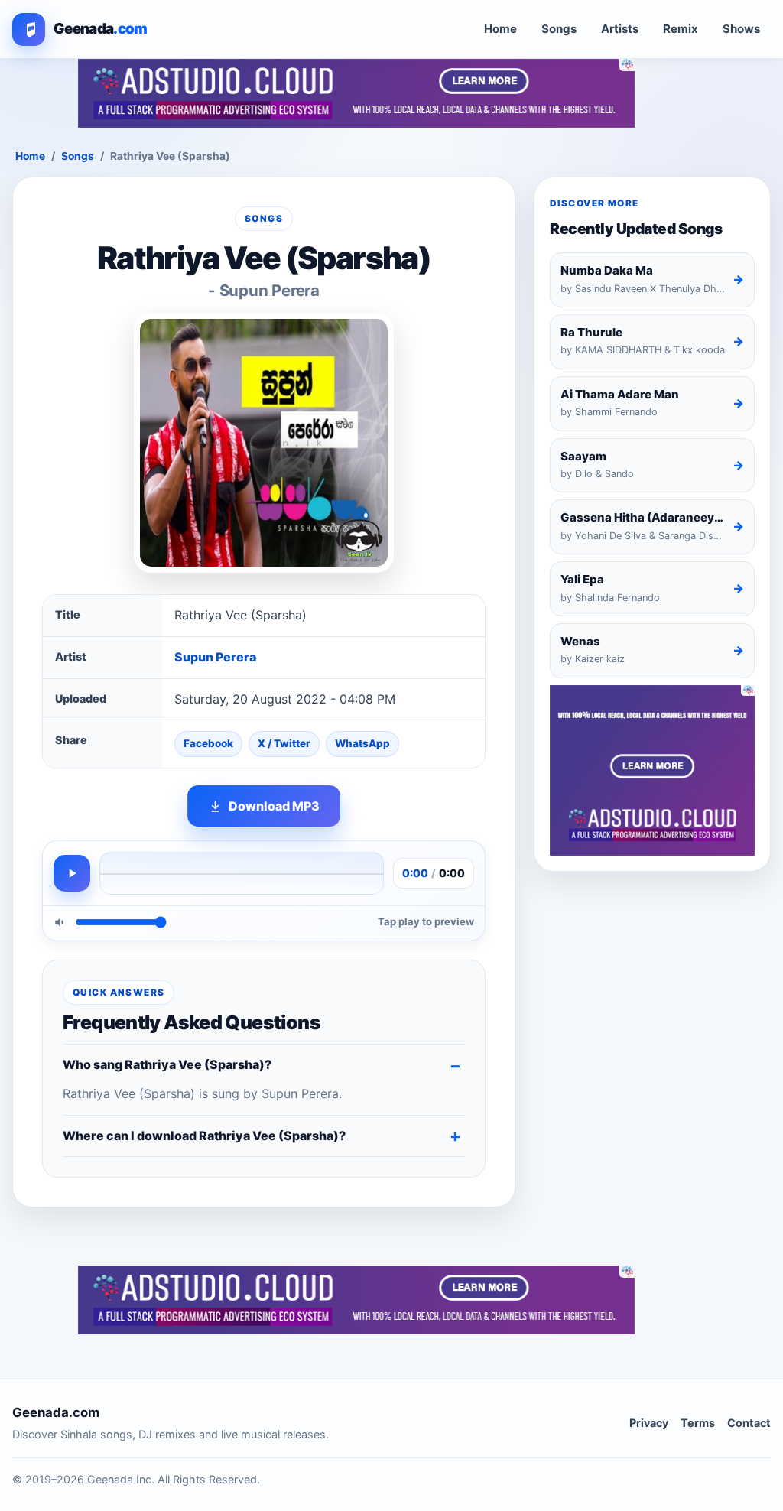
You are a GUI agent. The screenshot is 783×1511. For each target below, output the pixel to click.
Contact (749, 1422)
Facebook (208, 743)
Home (500, 28)
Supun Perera (215, 657)
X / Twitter (284, 743)
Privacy (648, 1422)
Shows (741, 28)
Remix (680, 28)
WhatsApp (362, 743)
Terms (698, 1422)
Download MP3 (274, 806)
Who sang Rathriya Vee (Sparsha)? (167, 1064)
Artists (619, 28)
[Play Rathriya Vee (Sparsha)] (72, 873)
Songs (559, 28)
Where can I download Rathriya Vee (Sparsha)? (204, 1135)
